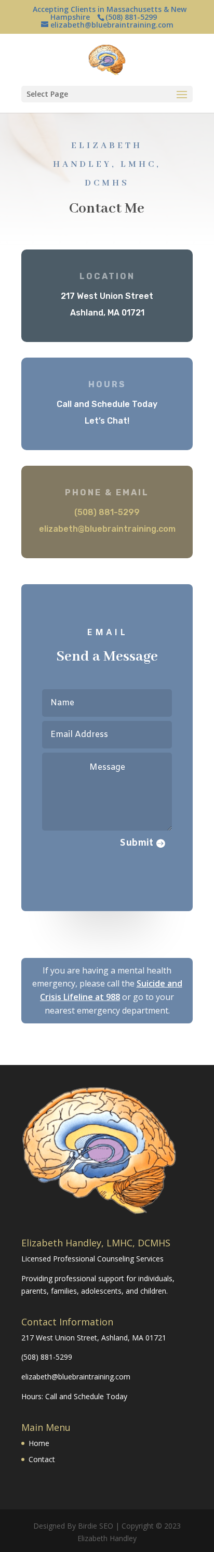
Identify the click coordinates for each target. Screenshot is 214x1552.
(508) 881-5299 (46, 1357)
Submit (136, 843)
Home (39, 1443)
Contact (42, 1459)
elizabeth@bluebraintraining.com (107, 529)
